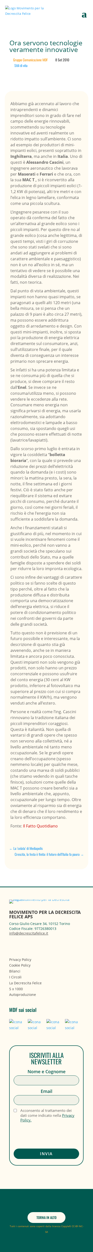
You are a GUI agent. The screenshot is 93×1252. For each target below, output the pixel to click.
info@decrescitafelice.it (28, 933)
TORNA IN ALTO (46, 1217)
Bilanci (14, 971)
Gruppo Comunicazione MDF (30, 59)
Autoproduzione (22, 994)
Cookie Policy (20, 965)
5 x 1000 (16, 989)
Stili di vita (21, 65)
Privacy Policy (20, 959)
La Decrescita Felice (25, 983)
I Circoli (15, 977)
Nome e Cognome (46, 1071)
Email (46, 1091)
